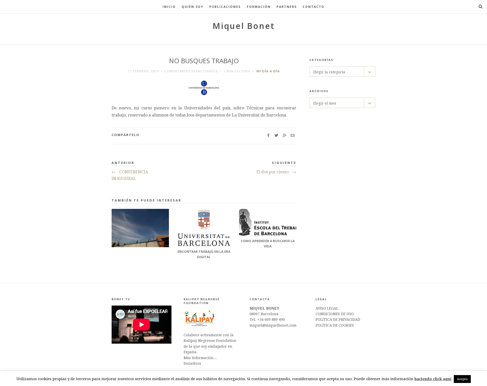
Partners (286, 7)
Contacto (313, 7)
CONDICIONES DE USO (335, 314)
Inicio (169, 7)
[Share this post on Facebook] (268, 135)
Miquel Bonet (244, 25)
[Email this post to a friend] (292, 135)
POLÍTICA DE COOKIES (335, 325)
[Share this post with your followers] (276, 135)
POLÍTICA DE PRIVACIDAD (338, 319)
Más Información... (200, 358)
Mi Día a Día (268, 71)
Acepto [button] (462, 379)
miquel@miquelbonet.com (273, 325)
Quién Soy (192, 7)
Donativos (192, 363)
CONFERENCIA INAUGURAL (130, 175)
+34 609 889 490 (271, 319)
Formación (259, 7)
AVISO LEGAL (327, 308)
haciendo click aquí (432, 379)
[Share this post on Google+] (284, 135)
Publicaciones (225, 7)
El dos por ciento (276, 172)
